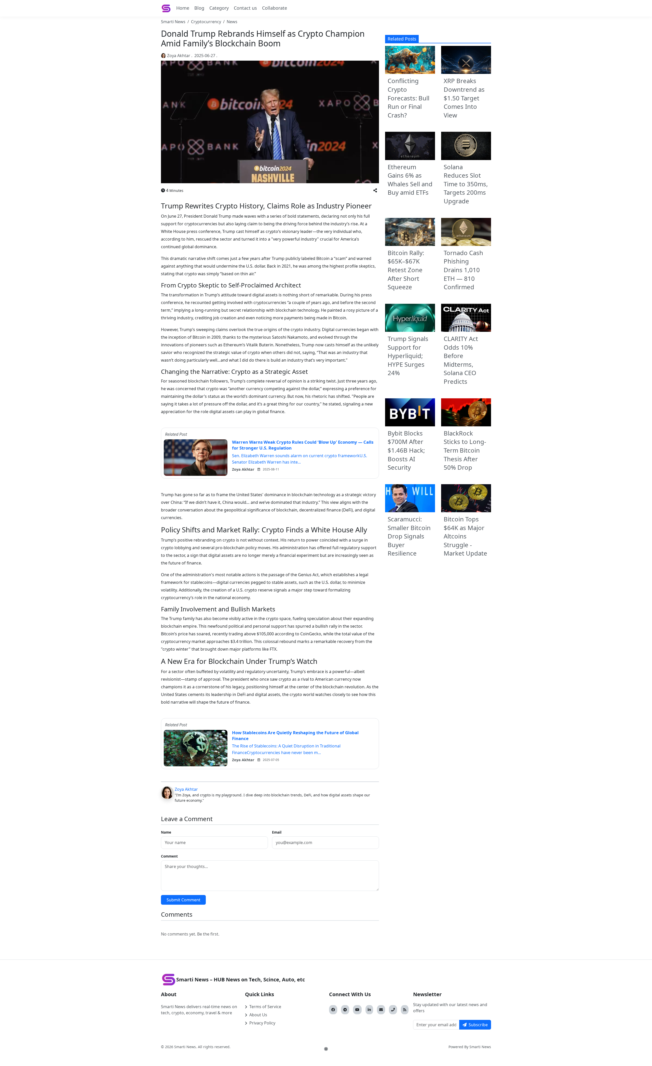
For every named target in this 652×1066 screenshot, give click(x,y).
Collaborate (274, 8)
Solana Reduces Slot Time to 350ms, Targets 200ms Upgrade (466, 184)
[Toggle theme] (326, 1049)
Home (182, 8)
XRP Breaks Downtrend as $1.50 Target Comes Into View (464, 97)
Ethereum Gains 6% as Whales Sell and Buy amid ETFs (410, 180)
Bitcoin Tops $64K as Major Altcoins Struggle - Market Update (465, 536)
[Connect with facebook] (333, 1009)
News (232, 21)
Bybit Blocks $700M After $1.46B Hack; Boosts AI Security (406, 450)
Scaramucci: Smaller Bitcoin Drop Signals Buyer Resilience (409, 536)
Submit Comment (183, 900)
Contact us (245, 8)
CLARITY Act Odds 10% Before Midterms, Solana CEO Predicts (461, 360)
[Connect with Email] (381, 1009)
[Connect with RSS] (405, 1009)
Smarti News (173, 21)
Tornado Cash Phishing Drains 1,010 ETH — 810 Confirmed (463, 269)
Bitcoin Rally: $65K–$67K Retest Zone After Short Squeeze (406, 269)
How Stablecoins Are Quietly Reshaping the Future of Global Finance (295, 735)
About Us (258, 1015)
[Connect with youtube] (357, 1009)
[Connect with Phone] (393, 1009)
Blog (199, 8)
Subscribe (478, 1025)
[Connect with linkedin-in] (369, 1009)
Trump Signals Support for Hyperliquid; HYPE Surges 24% (408, 355)
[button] (375, 190)
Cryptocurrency (206, 21)
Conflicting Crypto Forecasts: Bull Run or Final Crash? (408, 97)
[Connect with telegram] (345, 1009)
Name (166, 832)
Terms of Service (265, 1006)
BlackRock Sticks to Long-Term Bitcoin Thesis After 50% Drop (465, 450)
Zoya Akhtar (178, 55)
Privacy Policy (262, 1023)
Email (276, 832)
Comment (169, 856)
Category (219, 8)
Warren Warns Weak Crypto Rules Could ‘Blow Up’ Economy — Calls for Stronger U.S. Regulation (302, 445)
